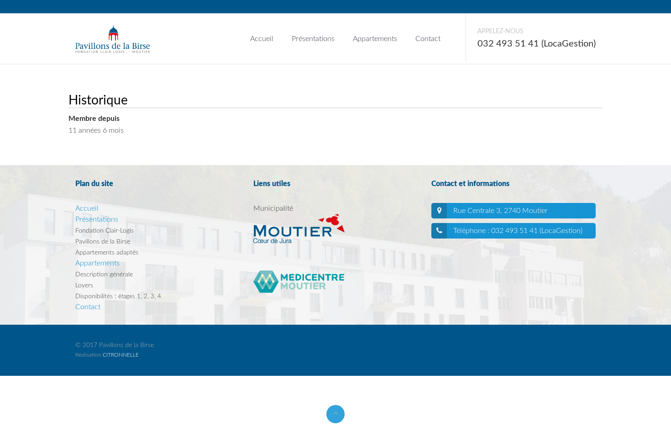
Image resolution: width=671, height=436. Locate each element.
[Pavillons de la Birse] (112, 30)
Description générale (104, 274)
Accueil (261, 38)
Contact (427, 38)
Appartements (375, 38)
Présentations (313, 38)
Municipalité (273, 208)
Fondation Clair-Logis (104, 231)
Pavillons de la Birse (102, 242)
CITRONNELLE (121, 355)
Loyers (84, 285)
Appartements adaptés (106, 252)
